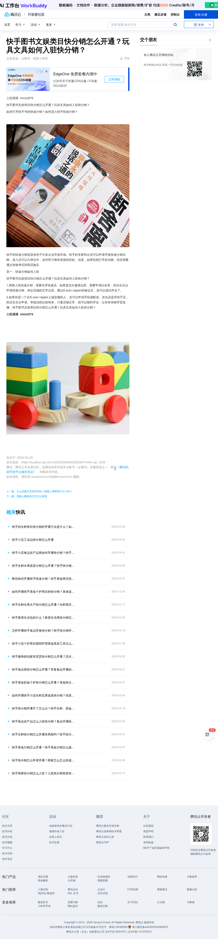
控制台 (175, 14)
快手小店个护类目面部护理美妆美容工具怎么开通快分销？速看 (44, 643)
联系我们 (148, 836)
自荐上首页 (55, 836)
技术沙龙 (7, 836)
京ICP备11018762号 (140, 931)
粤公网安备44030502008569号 (150, 927)
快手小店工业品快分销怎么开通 (33, 539)
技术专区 (7, 859)
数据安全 (43, 902)
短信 (100, 902)
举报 (126, 58)
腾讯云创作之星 (105, 836)
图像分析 (192, 889)
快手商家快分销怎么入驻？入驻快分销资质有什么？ (44, 773)
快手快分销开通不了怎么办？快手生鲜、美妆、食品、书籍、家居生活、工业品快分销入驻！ (44, 708)
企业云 (101, 889)
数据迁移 (103, 906)
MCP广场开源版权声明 (156, 847)
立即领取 (114, 79)
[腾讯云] (12, 14)
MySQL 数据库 (46, 893)
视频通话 (162, 889)
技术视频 (7, 842)
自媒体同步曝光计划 (60, 825)
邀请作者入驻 (57, 831)
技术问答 (7, 831)
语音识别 (103, 893)
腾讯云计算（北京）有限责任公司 (85, 931)
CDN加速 (132, 889)
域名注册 (43, 876)
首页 (7, 24)
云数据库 (192, 876)
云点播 (161, 902)
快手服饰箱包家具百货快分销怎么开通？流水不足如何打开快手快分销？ (44, 656)
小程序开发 (44, 906)
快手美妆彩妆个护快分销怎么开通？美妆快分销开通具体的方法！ (44, 682)
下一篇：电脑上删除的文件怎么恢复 (26, 496)
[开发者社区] (36, 14)
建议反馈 (160, 14)
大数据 (191, 902)
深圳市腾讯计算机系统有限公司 (68, 927)
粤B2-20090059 (118, 927)
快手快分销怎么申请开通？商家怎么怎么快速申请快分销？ (44, 760)
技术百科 (7, 853)
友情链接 (148, 842)
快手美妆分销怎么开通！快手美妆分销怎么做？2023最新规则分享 (44, 747)
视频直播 (103, 880)
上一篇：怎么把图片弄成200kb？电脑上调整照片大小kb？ (39, 491)
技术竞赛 (54, 842)
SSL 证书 (73, 893)
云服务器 (73, 876)
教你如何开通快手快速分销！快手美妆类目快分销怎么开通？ (44, 578)
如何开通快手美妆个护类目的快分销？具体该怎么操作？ (44, 591)
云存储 (71, 880)
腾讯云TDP (102, 842)
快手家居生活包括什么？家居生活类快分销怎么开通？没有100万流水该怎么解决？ (44, 617)
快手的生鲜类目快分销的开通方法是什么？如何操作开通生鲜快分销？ (44, 526)
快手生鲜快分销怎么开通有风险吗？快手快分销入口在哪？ (44, 734)
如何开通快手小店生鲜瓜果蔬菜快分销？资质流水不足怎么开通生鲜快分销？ (44, 695)
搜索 (175, 24)
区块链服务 (104, 876)
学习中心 (7, 847)
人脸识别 (43, 889)
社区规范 (148, 825)
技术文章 (7, 825)
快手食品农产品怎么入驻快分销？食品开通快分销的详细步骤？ (44, 721)
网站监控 (73, 906)
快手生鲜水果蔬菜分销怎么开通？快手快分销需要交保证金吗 (44, 565)
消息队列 (132, 876)
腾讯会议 (73, 889)
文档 (147, 14)
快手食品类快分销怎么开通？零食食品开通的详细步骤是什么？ (44, 669)
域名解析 (43, 880)
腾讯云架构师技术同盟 (109, 831)
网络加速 (162, 876)
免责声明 (148, 831)
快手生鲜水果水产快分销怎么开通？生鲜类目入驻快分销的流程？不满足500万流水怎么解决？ (44, 604)
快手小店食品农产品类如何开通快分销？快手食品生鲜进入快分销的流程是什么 (44, 552)
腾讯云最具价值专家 (107, 825)
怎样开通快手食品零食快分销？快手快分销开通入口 (44, 630)
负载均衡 (73, 902)
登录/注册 (201, 14)
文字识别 (132, 902)
